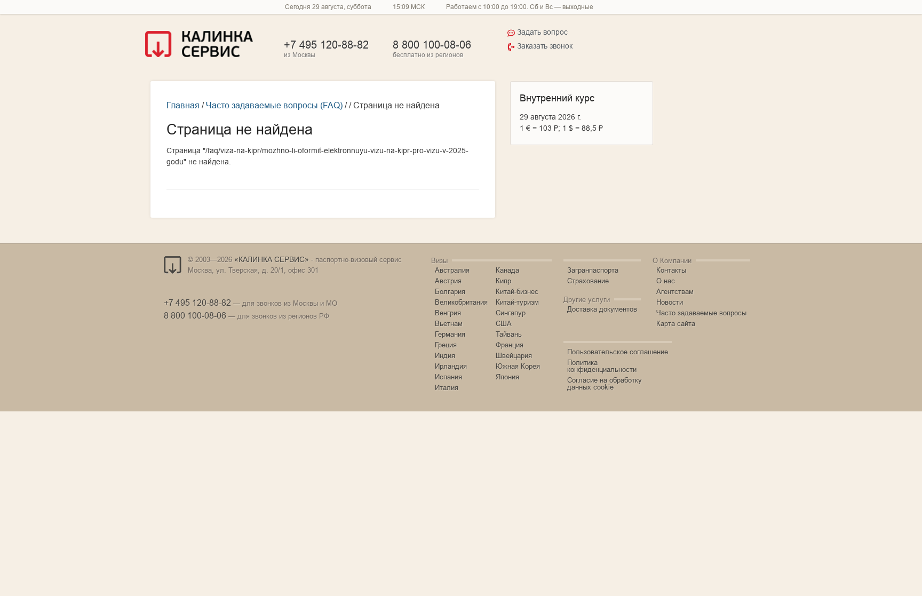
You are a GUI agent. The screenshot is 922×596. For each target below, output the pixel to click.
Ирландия (451, 366)
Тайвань (509, 334)
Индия (445, 355)
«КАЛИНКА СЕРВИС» (271, 259)
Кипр (503, 280)
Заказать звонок (545, 46)
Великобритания (461, 302)
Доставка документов (602, 309)
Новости (669, 302)
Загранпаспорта (592, 270)
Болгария (450, 291)
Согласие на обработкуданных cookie (604, 383)
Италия (446, 387)
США (504, 323)
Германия (450, 334)
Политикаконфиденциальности (602, 366)
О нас (665, 280)
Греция (446, 344)
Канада (507, 270)
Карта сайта (675, 323)
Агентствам (675, 291)
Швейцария (514, 355)
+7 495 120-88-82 (326, 44)
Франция (509, 344)
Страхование (588, 280)
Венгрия (448, 312)
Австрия (448, 280)
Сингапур (511, 312)
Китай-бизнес (517, 291)
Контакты (671, 270)
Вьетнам (449, 323)
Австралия (452, 270)
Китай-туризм (517, 302)
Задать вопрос (542, 32)
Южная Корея (518, 366)
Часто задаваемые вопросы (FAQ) (274, 105)
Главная (183, 105)
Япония (507, 376)
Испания (448, 376)
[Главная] (199, 54)
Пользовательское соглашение (617, 351)
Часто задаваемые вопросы (701, 312)
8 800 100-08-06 (432, 44)
